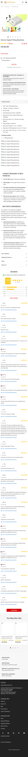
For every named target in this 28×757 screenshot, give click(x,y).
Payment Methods (5, 721)
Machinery (7, 6)
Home (2, 6)
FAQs (2, 718)
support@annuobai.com (6, 685)
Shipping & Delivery (5, 723)
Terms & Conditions (5, 711)
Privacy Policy (4, 709)
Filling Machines (14, 6)
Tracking (3, 728)
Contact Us (3, 704)
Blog (2, 706)
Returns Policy (4, 726)
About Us (3, 701)
